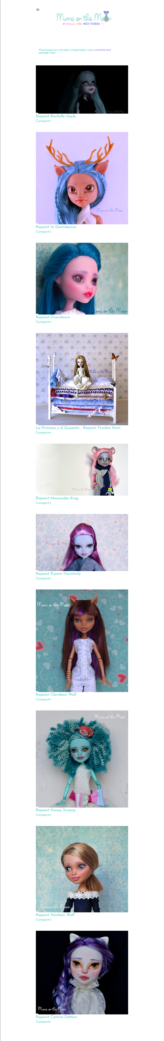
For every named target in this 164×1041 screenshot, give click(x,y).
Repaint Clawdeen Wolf (56, 695)
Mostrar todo (47, 53)
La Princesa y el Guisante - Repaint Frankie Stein (78, 428)
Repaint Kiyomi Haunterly (58, 574)
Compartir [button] (43, 121)
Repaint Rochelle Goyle (56, 116)
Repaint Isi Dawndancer (56, 227)
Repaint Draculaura (53, 317)
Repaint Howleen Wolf (55, 915)
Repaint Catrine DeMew (56, 1017)
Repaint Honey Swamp (55, 810)
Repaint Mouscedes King (57, 498)
